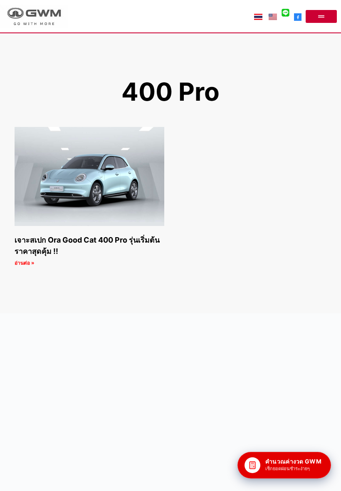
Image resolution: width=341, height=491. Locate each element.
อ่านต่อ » (25, 263)
